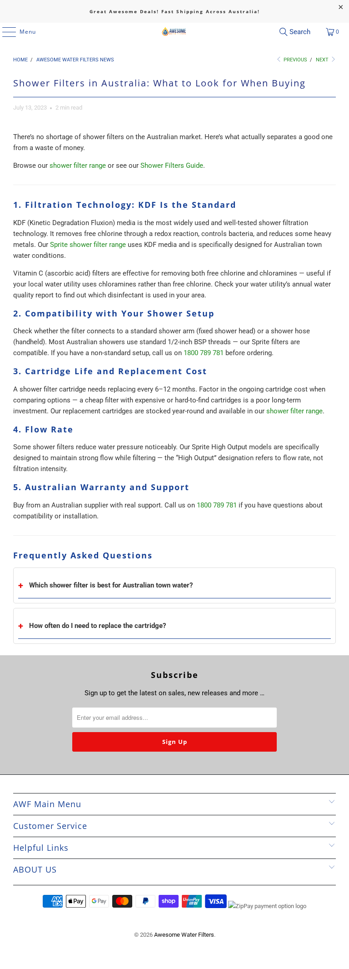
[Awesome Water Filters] (174, 32)
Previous (294, 60)
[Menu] (4, 32)
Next (323, 60)
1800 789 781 (204, 353)
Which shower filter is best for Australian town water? (111, 585)
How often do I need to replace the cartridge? (97, 626)
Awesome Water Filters (184, 934)
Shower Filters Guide (171, 165)
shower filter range (78, 165)
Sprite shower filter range (88, 245)
